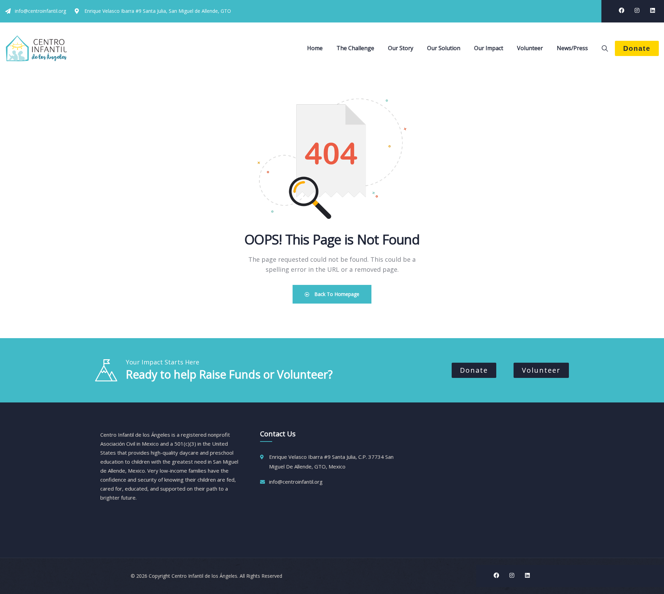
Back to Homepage (336, 294)
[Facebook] (621, 10)
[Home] (36, 48)
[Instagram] (637, 10)
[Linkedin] (652, 10)
